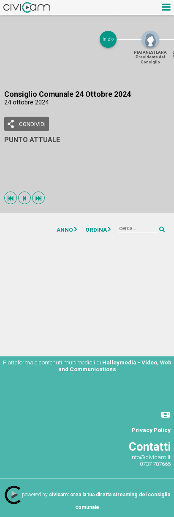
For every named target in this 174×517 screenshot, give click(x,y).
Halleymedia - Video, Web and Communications (114, 365)
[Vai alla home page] (27, 7)
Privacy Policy (151, 430)
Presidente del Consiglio (150, 57)
